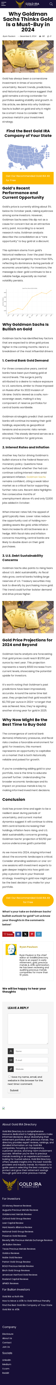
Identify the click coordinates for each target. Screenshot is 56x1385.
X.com (5, 1368)
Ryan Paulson (9, 36)
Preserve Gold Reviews (14, 1235)
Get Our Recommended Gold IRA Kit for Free (28, 900)
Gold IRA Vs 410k (10, 1309)
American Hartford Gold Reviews (19, 1274)
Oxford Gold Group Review (16, 1218)
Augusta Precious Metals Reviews (20, 1210)
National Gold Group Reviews (17, 1231)
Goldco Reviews (10, 1253)
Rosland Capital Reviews (15, 1279)
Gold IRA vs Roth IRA (12, 1296)
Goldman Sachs (36, 477)
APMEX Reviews (10, 1283)
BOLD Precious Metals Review (18, 1266)
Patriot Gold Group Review (16, 1261)
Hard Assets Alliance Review (17, 1227)
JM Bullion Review (11, 1244)
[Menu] (3, 4)
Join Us (6, 1346)
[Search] (51, 4)
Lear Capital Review (12, 1222)
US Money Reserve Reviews (16, 1205)
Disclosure (7, 1334)
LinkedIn (6, 1360)
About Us (7, 1338)
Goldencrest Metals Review (17, 1214)
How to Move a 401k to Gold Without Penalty (26, 1300)
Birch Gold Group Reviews (16, 1270)
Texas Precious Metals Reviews (18, 1248)
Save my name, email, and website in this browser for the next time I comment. (25, 1080)
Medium (6, 1364)
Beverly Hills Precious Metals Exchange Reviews (27, 1240)
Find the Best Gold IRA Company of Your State (27, 1305)
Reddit (5, 1373)
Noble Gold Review (12, 1257)
